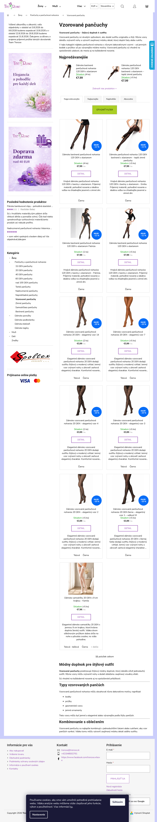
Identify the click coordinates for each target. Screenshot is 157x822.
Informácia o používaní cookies (23, 765)
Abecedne (128, 99)
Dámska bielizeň (22, 323)
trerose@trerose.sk (70, 750)
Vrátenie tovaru (16, 754)
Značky (15, 340)
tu (71, 806)
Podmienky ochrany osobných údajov (27, 761)
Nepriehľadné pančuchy (26, 295)
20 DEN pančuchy (23, 270)
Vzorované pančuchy (25, 299)
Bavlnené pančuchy (24, 311)
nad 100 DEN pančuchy (26, 282)
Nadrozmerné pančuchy (26, 290)
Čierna (81, 200)
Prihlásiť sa (118, 778)
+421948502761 (69, 753)
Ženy (14, 258)
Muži (14, 332)
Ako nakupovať (16, 750)
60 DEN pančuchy (23, 278)
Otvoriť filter (104, 109)
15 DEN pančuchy (23, 266)
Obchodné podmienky (19, 757)
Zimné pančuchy (23, 303)
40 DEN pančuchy (23, 274)
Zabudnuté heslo (114, 790)
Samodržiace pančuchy (26, 307)
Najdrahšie (111, 99)
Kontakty (13, 768)
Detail (81, 173)
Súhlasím (117, 802)
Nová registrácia (114, 786)
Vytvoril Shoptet (142, 813)
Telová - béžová (71, 646)
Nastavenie (38, 814)
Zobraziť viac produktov (103, 88)
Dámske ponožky (23, 315)
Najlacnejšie (93, 99)
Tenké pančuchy (23, 286)
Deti (13, 336)
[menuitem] (42, 6)
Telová (77, 378)
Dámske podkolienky (24, 319)
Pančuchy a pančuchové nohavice (30, 262)
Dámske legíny (22, 328)
